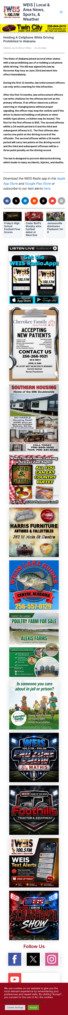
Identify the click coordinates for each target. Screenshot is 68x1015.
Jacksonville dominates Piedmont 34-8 (55, 228)
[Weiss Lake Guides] (34, 584)
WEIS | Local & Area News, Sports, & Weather (36, 12)
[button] (7, 201)
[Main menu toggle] (61, 12)
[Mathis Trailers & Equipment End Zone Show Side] (34, 757)
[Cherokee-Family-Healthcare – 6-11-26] (34, 343)
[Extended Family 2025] (34, 704)
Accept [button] (33, 1007)
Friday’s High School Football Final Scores (12, 228)
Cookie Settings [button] (15, 1007)
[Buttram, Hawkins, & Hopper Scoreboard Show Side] (34, 915)
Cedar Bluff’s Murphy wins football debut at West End (33, 229)
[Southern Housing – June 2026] (34, 417)
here (47, 188)
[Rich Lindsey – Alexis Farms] (34, 644)
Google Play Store (38, 183)
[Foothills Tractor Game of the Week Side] (34, 809)
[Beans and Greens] (34, 479)
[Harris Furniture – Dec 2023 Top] (34, 532)
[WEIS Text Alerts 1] (34, 862)
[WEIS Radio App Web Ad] (34, 278)
